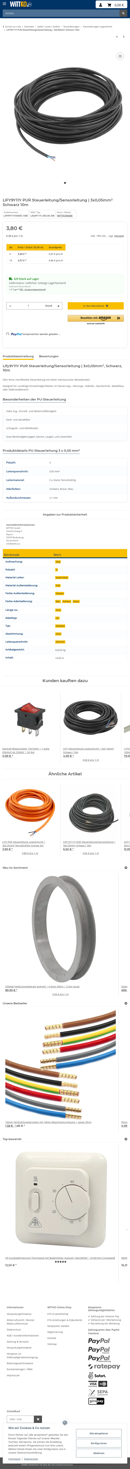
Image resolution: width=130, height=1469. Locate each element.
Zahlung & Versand (17, 1341)
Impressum (14, 1458)
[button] (100, 5)
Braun (76, 601)
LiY (57, 618)
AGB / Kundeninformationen (23, 1335)
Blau (58, 601)
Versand (119, 236)
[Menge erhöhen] (58, 305)
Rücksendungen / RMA (19, 1369)
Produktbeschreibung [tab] (18, 356)
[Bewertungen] (61, 1261)
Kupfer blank (62, 577)
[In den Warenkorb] (5, 48)
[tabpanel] (65, 113)
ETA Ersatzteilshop (57, 1314)
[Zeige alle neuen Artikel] (126, 867)
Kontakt (51, 1338)
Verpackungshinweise (19, 1314)
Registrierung (55, 1332)
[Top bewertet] (126, 1139)
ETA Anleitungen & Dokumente (64, 1320)
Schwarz (59, 593)
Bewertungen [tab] (49, 356)
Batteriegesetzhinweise (20, 1363)
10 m (58, 610)
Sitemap (52, 1344)
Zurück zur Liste (13, 26)
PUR (58, 585)
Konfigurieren (99, 1443)
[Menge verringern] (10, 305)
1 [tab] (65, 183)
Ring (58, 561)
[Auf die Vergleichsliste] (120, 56)
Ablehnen (98, 1453)
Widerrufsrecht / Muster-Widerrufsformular (21, 1321)
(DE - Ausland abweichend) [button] (33, 289)
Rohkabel (60, 626)
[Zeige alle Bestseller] (126, 1003)
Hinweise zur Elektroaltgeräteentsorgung (22, 1355)
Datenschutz (31, 1458)
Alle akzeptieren (99, 1433)
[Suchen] (123, 13)
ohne (58, 634)
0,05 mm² (60, 641)
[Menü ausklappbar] (4, 2)
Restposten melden (58, 1326)
